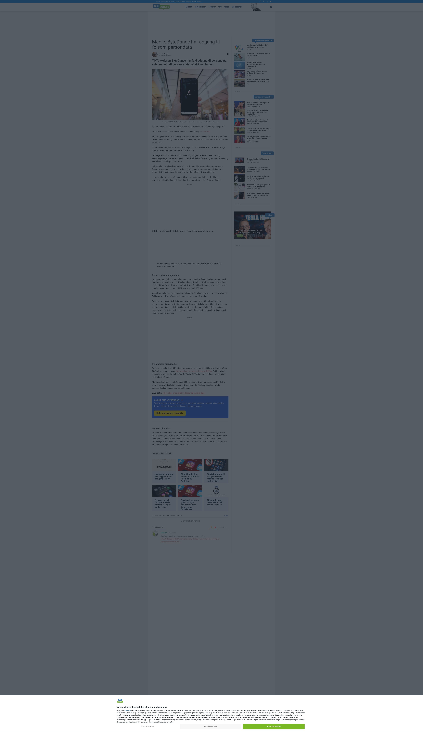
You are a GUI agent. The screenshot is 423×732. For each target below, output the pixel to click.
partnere (128, 710)
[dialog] (211, 713)
